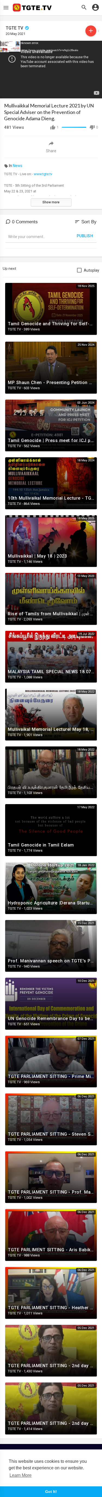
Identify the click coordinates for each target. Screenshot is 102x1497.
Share (51, 151)
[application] (51, 69)
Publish (85, 236)
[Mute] (85, 91)
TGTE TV (15, 28)
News (17, 165)
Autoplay (91, 270)
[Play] (7, 91)
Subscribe (90, 30)
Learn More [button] (21, 1475)
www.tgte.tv (43, 174)
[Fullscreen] (94, 91)
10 (76, 91)
